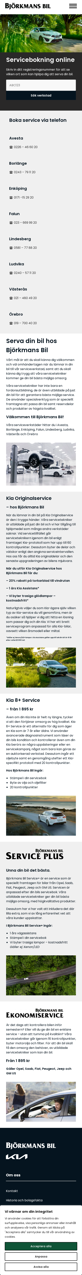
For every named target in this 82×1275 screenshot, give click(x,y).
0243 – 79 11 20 (24, 172)
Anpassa (41, 1256)
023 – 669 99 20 (25, 222)
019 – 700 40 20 (25, 323)
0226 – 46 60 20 (26, 147)
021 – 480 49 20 (25, 298)
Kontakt (12, 1191)
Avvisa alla (41, 1267)
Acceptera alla (41, 1246)
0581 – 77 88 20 (25, 248)
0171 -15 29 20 (24, 197)
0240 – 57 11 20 (25, 273)
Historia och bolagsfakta (24, 1200)
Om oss (13, 1175)
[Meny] (73, 6)
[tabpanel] (41, 33)
